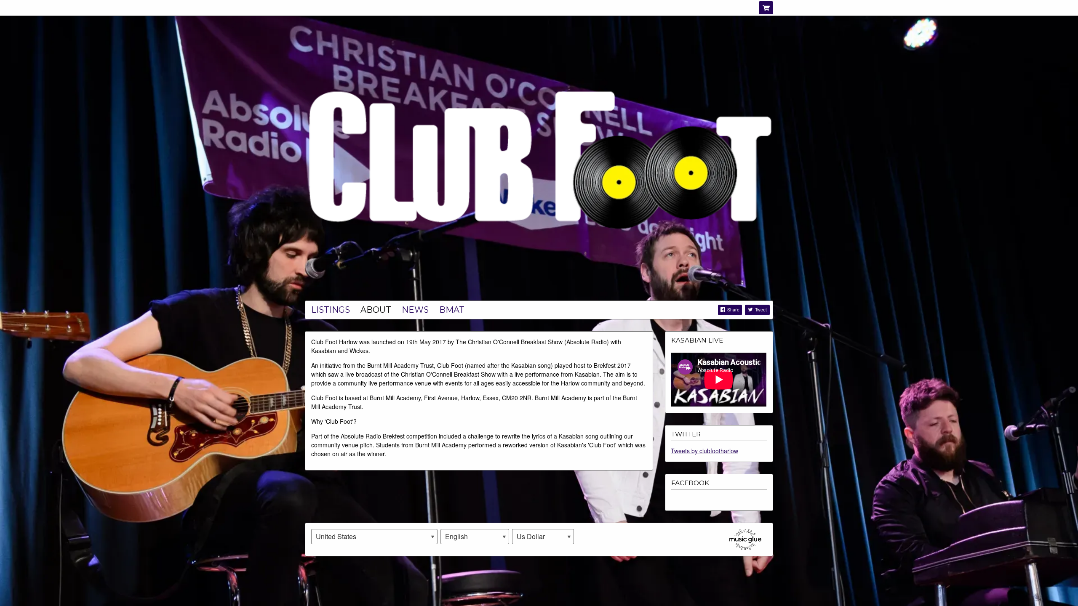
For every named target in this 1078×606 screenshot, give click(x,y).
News (415, 310)
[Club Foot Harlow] (539, 158)
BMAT (451, 310)
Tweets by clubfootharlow (704, 451)
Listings (330, 310)
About (375, 310)
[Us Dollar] (543, 536)
